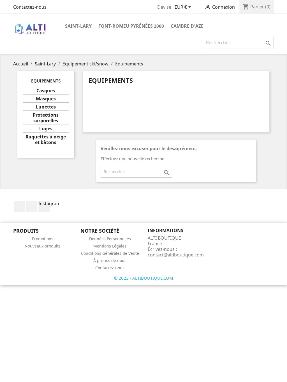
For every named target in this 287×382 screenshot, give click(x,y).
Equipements (46, 81)
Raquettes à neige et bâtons (46, 139)
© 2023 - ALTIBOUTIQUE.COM (143, 278)
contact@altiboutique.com (176, 255)
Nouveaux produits (43, 246)
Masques (46, 99)
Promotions (42, 238)
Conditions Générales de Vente (110, 253)
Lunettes (46, 107)
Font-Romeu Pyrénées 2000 (131, 26)
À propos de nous (109, 260)
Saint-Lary (78, 26)
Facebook (19, 206)
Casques (45, 91)
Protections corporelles (46, 118)
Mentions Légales (109, 246)
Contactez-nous (30, 7)
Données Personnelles (110, 238)
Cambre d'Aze (187, 26)
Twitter (31, 206)
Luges (45, 129)
